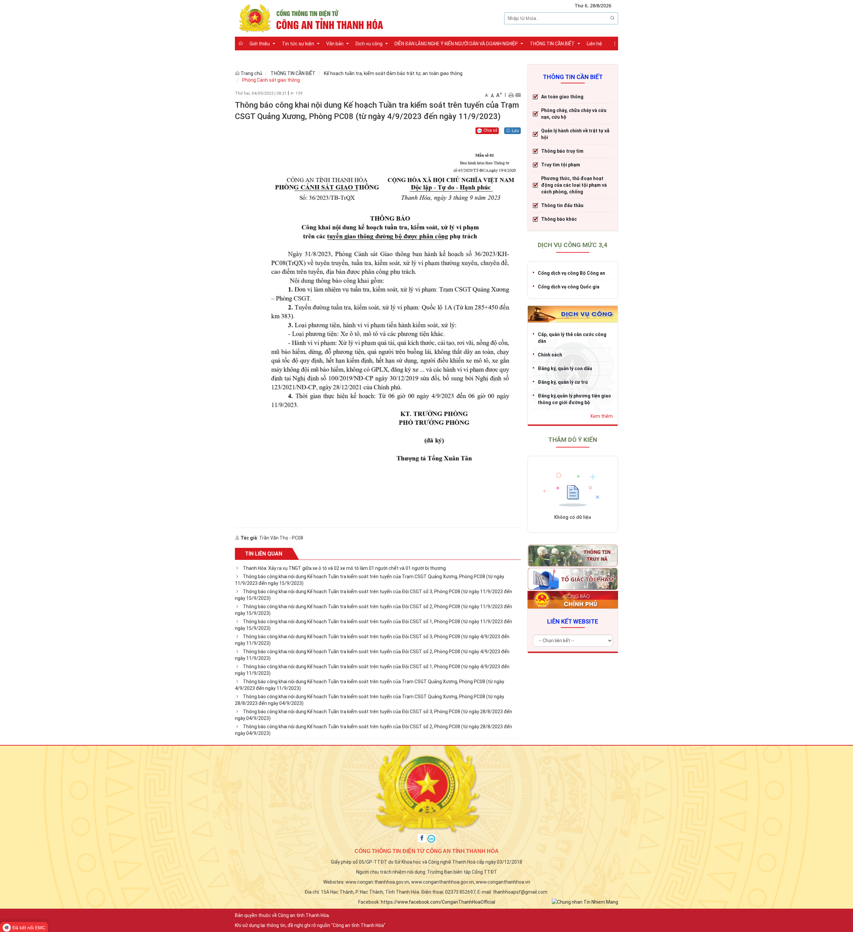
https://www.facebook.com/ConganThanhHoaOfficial (438, 902)
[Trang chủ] (240, 43)
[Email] (518, 94)
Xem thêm (601, 416)
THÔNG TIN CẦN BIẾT (293, 73)
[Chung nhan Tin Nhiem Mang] (585, 901)
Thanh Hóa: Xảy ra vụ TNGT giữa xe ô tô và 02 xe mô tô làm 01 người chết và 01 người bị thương (344, 568)
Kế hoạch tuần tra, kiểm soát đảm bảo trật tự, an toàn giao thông (393, 73)
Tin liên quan (263, 554)
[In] (511, 94)
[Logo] (313, 17)
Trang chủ (251, 73)
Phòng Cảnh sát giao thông (271, 80)
